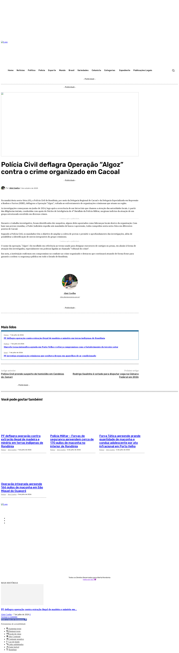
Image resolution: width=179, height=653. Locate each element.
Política (6, 344)
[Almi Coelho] (3, 188)
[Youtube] (77, 301)
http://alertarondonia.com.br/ (70, 297)
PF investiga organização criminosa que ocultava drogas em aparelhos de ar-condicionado (50, 355)
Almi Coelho (14, 188)
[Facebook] (68, 193)
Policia (6, 335)
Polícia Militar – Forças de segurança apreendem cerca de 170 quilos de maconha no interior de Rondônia (72, 441)
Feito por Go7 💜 (89, 579)
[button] (173, 70)
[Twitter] (77, 193)
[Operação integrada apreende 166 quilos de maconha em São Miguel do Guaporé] (23, 466)
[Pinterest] (87, 193)
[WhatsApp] (96, 193)
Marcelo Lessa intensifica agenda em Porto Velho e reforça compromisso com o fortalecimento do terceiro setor (61, 346)
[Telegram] (115, 193)
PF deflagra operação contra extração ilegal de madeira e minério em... (39, 609)
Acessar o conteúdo (9, 617)
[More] (134, 193)
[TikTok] (70, 301)
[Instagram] (66, 301)
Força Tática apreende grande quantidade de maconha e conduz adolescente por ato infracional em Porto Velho (119, 441)
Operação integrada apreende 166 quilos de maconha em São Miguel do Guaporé (22, 487)
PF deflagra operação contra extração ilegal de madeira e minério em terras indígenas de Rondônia (54, 338)
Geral (6, 352)
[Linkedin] (106, 193)
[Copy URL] (124, 193)
